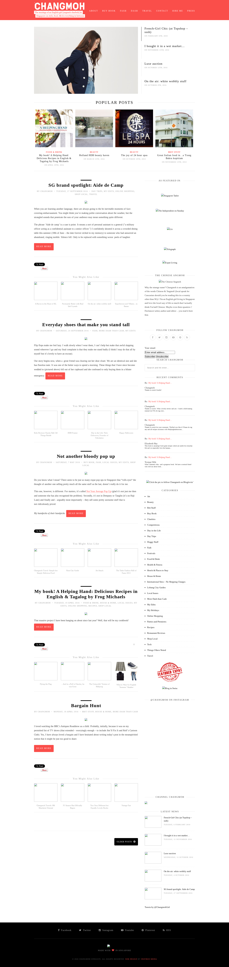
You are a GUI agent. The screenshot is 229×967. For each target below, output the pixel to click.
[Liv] (170, 229)
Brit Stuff (174, 152)
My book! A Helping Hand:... (160, 383)
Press (191, 11)
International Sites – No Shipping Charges (166, 582)
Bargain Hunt (86, 705)
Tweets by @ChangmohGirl (157, 907)
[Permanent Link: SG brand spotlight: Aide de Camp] (153, 898)
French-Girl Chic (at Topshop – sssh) (166, 30)
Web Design (131, 959)
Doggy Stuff (152, 542)
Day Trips (97, 191)
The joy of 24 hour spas (134, 155)
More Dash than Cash (111, 331)
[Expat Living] (169, 262)
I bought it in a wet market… (165, 46)
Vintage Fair (126, 805)
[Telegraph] (170, 249)
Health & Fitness (154, 564)
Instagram (107, 930)
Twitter (86, 930)
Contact (162, 11)
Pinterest (150, 930)
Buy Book (109, 11)
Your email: (150, 348)
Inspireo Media (149, 959)
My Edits (109, 191)
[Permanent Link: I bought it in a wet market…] (153, 845)
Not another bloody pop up (86, 456)
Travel (147, 11)
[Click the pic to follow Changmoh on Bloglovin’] (169, 482)
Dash (134, 11)
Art (148, 496)
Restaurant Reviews (156, 633)
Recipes (93, 606)
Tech (149, 644)
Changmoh (46, 191)
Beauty (94, 152)
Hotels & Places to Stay (157, 570)
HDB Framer (73, 433)
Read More (43, 246)
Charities (151, 519)
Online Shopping (124, 191)
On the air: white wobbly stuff (165, 81)
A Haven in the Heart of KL (45, 304)
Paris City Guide (72, 570)
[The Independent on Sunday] (170, 210)
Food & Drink (54, 152)
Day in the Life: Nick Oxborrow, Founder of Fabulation (99, 435)
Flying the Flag (46, 684)
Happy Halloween (126, 433)
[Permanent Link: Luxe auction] (153, 863)
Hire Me (177, 11)
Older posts (125, 842)
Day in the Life (154, 530)
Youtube (129, 930)
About (93, 11)
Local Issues (109, 462)
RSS (168, 930)
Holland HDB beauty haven (94, 155)
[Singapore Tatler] (170, 195)
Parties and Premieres (156, 621)
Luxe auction (153, 63)
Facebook (65, 930)
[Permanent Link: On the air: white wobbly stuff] (153, 880)
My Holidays (153, 610)
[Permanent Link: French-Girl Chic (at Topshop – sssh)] (153, 827)
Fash (123, 11)
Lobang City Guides (156, 587)
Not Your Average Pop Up (98, 491)
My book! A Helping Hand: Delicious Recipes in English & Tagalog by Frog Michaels (54, 158)
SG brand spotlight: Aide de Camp (86, 185)
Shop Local (81, 194)
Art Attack (99, 570)
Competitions (153, 525)
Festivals (151, 553)
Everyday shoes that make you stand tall (86, 324)
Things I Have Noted (156, 650)
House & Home (108, 603)
